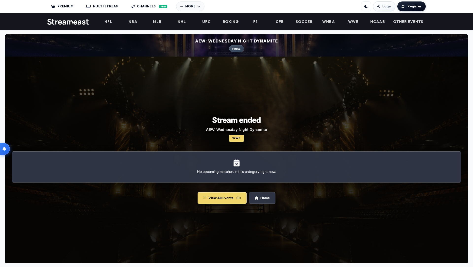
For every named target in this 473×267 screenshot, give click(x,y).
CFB (280, 22)
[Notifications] (5, 149)
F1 (255, 22)
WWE (353, 22)
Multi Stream (106, 6)
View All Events (224, 198)
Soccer (304, 22)
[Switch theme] (366, 6)
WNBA (328, 22)
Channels (151, 6)
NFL (108, 22)
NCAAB (377, 22)
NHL (182, 22)
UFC (206, 22)
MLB (157, 22)
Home (265, 198)
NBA (133, 22)
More (190, 6)
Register (414, 6)
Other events (408, 22)
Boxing (231, 22)
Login (386, 6)
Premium (65, 6)
